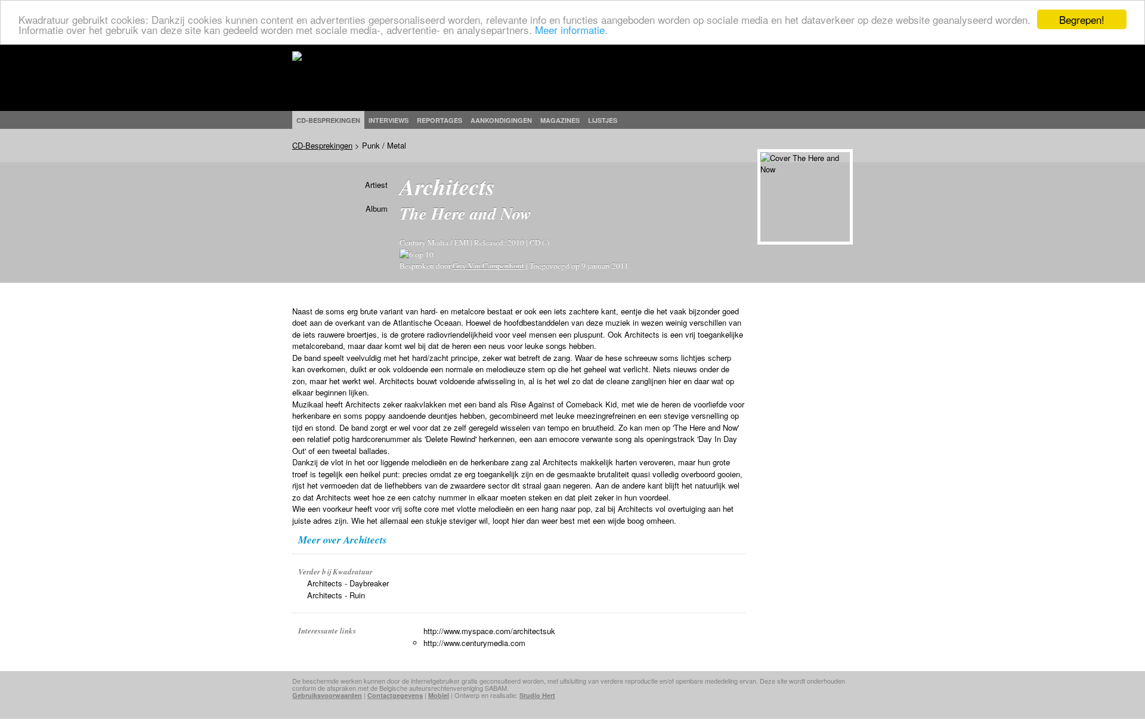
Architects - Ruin (336, 595)
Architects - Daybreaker (348, 583)
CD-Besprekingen (322, 145)
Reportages (439, 120)
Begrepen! (1081, 19)
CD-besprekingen (328, 120)
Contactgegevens (395, 695)
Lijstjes (602, 120)
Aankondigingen (501, 120)
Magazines (560, 120)
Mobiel (438, 695)
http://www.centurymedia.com (474, 642)
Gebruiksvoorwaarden (327, 695)
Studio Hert (537, 695)
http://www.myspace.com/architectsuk (489, 631)
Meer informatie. (571, 30)
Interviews (389, 120)
